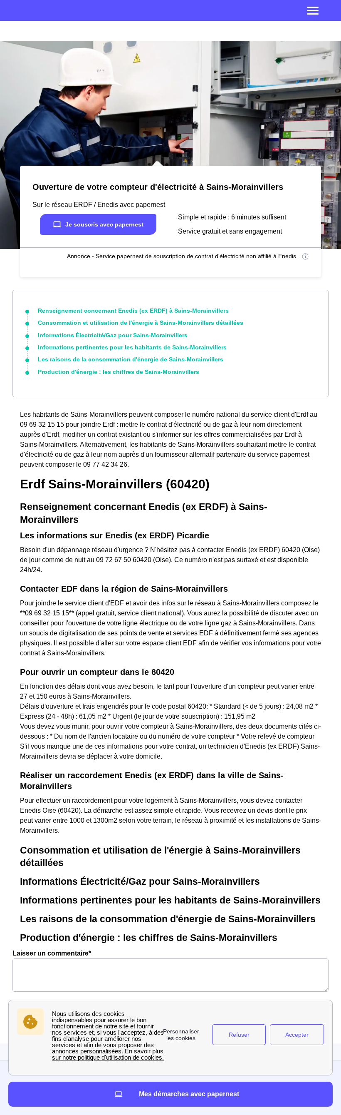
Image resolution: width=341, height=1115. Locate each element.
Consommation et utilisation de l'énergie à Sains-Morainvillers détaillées (140, 322)
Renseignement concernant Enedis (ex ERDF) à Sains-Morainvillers (133, 310)
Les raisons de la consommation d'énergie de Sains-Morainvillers (130, 359)
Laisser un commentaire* (51, 953)
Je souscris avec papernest (104, 224)
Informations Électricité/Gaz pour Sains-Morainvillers (113, 335)
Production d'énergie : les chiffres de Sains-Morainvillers (118, 371)
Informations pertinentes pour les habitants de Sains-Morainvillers (132, 347)
